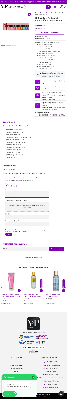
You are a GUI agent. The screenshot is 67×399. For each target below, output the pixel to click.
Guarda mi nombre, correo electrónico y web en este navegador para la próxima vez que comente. (26, 230)
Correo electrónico (12, 221)
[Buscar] (48, 7)
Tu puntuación (10, 184)
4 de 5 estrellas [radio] (14, 186)
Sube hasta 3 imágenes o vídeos (16, 200)
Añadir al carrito (5, 303)
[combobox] (35, 7)
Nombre (8, 214)
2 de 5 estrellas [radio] (9, 186)
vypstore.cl (35, 2)
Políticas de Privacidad (48, 99)
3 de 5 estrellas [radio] (11, 186)
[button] (55, 7)
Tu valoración (10, 190)
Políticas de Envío (47, 97)
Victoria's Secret (45, 13)
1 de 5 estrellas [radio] (6, 186)
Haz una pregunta (56, 249)
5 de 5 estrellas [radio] (16, 186)
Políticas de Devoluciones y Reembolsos (53, 95)
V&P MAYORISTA (16, 7)
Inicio (37, 13)
